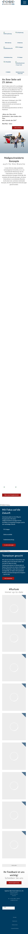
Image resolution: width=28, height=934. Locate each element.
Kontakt (14, 917)
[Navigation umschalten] (24, 2)
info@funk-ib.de (14, 900)
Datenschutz (15, 924)
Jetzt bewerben (8, 578)
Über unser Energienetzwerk (11, 495)
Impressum (14, 921)
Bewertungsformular (14, 882)
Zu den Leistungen (9, 545)
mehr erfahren (17, 127)
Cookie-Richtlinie (14, 928)
